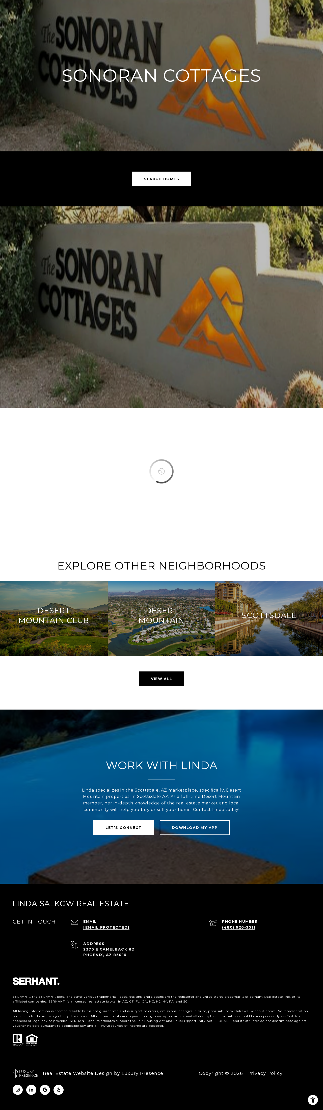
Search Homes (161, 179)
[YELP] (58, 1090)
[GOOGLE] (45, 1090)
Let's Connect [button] (123, 827)
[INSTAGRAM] (18, 1090)
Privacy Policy (265, 1073)
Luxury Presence (142, 1073)
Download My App (195, 827)
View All (161, 678)
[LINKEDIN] (31, 1090)
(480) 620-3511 (238, 927)
